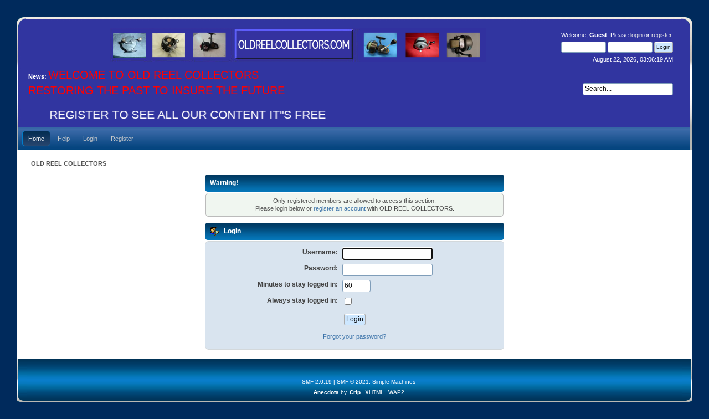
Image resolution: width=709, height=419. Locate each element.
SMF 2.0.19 (317, 382)
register (661, 35)
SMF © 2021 (353, 382)
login (636, 35)
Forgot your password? (354, 336)
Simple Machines (393, 382)
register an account (340, 208)
